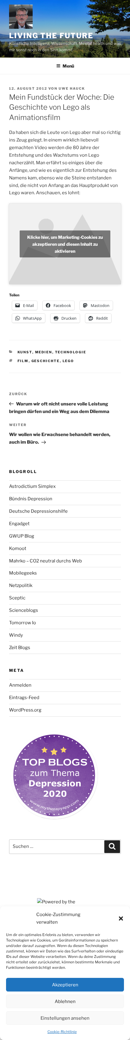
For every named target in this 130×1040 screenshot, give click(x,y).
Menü (68, 65)
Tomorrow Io (22, 622)
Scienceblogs (23, 610)
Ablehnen (65, 1001)
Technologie (70, 352)
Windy (16, 635)
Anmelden (20, 685)
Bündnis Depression (30, 499)
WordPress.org (25, 710)
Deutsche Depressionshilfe (38, 511)
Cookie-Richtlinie (62, 1031)
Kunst (25, 352)
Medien (43, 352)
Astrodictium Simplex (32, 486)
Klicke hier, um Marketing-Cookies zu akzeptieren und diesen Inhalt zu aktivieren (65, 243)
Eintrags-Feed (24, 697)
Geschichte (45, 361)
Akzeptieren (65, 985)
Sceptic (17, 598)
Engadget (19, 523)
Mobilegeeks (23, 573)
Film (23, 361)
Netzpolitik (20, 585)
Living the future (51, 35)
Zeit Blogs (19, 647)
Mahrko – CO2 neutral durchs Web (45, 561)
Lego (68, 361)
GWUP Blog (21, 536)
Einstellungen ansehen (65, 1018)
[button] (121, 918)
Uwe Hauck (72, 88)
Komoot (17, 548)
